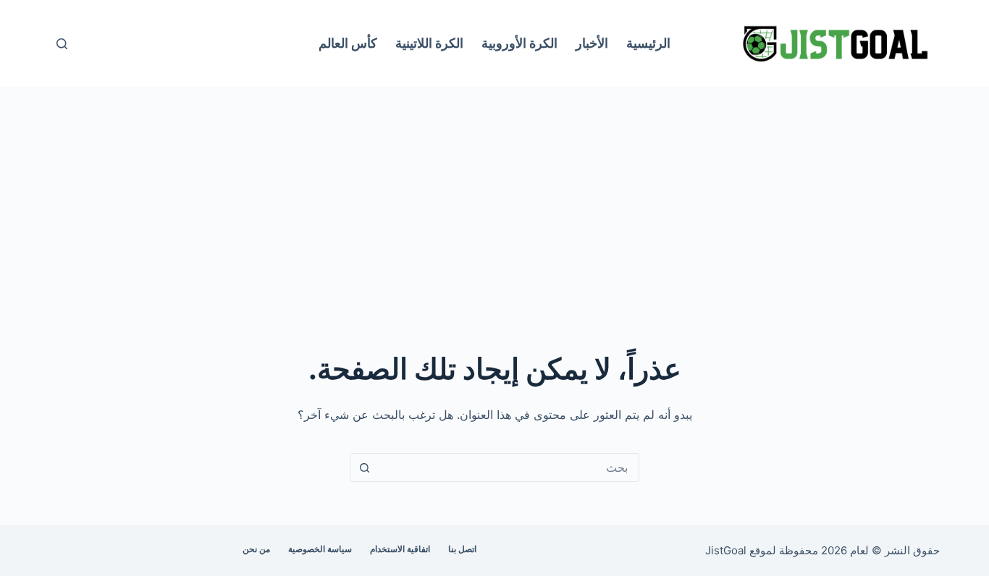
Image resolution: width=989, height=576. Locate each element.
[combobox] (508, 467)
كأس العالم (348, 43)
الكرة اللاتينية (429, 43)
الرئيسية (648, 43)
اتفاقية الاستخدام (400, 548)
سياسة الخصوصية (320, 548)
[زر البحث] (364, 467)
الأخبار (592, 43)
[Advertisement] (494, 195)
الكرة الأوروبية (519, 43)
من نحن (256, 548)
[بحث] (61, 43)
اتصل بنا (462, 548)
